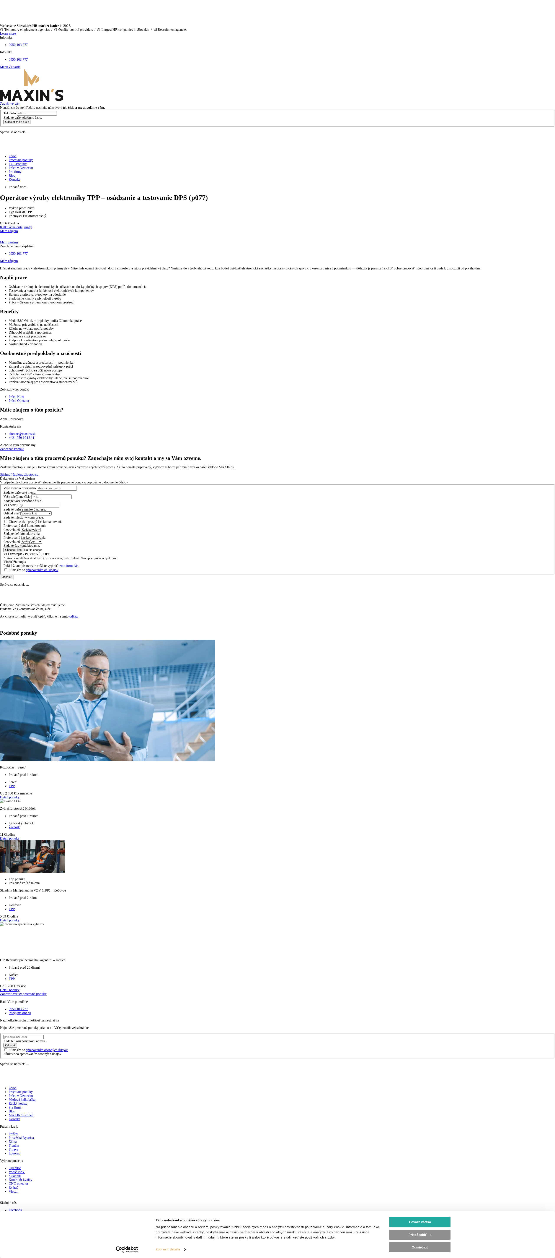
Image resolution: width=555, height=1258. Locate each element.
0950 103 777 (18, 45)
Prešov (13, 1134)
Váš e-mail (10, 505)
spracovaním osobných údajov (47, 1050)
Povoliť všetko (420, 1222)
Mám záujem (9, 231)
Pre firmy (15, 1107)
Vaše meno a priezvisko (19, 488)
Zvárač (13, 1187)
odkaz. (73, 616)
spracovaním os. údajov (42, 570)
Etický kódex (18, 1103)
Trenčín (14, 1145)
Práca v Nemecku (21, 1096)
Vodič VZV (17, 1172)
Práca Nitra (16, 397)
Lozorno (14, 1153)
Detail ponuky (10, 797)
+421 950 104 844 (21, 437)
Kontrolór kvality (20, 1180)
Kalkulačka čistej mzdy (16, 227)
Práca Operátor (19, 400)
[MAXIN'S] (31, 100)
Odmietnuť (420, 1247)
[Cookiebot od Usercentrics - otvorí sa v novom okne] (127, 1249)
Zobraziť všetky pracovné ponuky (23, 994)
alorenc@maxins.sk (22, 434)
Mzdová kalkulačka (22, 1099)
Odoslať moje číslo (17, 121)
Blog (12, 1111)
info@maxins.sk (20, 1013)
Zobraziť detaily (168, 1249)
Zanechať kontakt (12, 449)
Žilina (13, 1141)
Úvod (12, 1088)
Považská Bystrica (21, 1138)
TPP (12, 786)
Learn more (8, 33)
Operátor (15, 1168)
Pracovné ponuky (21, 1092)
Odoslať (7, 577)
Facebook (15, 1210)
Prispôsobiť (417, 1235)
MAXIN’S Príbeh (21, 1115)
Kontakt (14, 1119)
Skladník (15, 1176)
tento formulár (68, 565)
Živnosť (14, 827)
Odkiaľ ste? (11, 513)
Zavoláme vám (10, 103)
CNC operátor (18, 1183)
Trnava (13, 1149)
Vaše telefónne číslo (17, 496)
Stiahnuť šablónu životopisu (19, 474)
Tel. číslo (9, 113)
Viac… (13, 1191)
